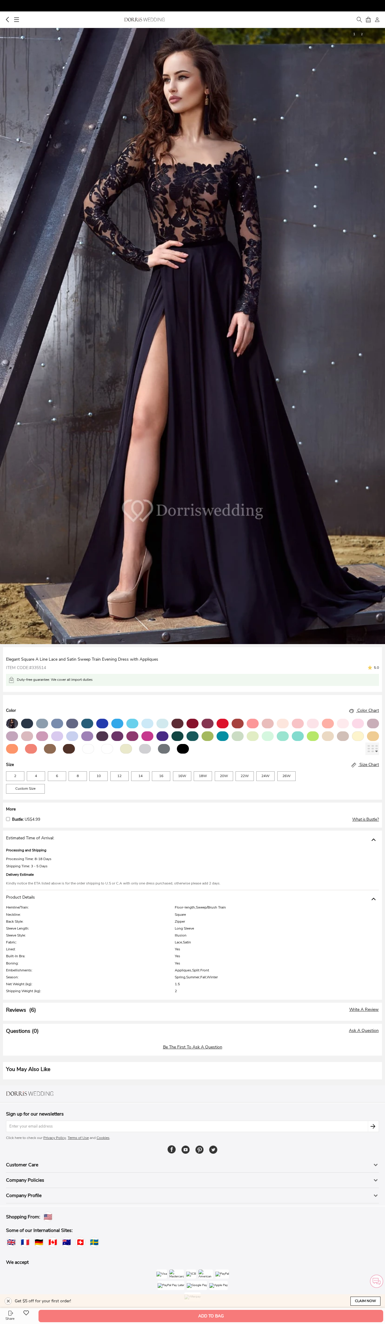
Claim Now (365, 1300)
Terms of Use (78, 1137)
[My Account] (377, 19)
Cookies (103, 1137)
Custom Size (25, 788)
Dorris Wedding (144, 19)
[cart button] (368, 20)
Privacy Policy (54, 1137)
